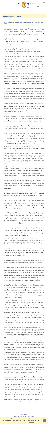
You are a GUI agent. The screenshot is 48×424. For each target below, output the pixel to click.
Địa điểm (28, 12)
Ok (44, 420)
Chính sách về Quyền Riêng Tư (20, 416)
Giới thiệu (10, 12)
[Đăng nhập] (44, 2)
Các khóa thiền (19, 12)
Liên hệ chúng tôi (30, 416)
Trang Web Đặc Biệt (38, 12)
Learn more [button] (31, 422)
